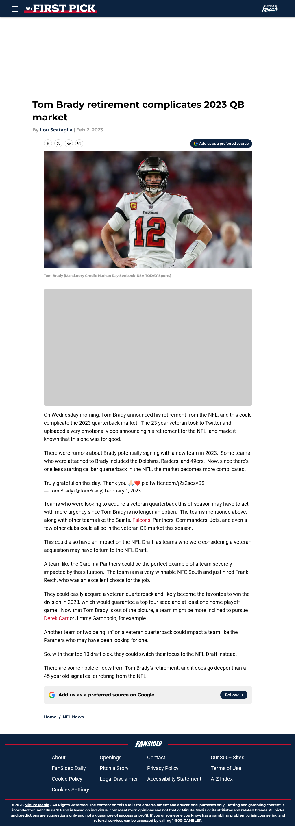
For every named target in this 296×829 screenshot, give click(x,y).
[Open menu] (15, 8)
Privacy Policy (163, 768)
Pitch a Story (114, 768)
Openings (110, 757)
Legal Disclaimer (119, 779)
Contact (156, 757)
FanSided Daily (69, 768)
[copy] (79, 143)
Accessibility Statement (174, 779)
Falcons (140, 520)
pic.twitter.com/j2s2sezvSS (173, 483)
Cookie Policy (67, 779)
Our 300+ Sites (227, 757)
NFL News (73, 716)
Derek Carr (56, 618)
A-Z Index (222, 779)
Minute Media (37, 805)
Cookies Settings (71, 790)
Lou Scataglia (56, 130)
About (59, 757)
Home (50, 716)
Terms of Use (226, 768)
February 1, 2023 (123, 490)
